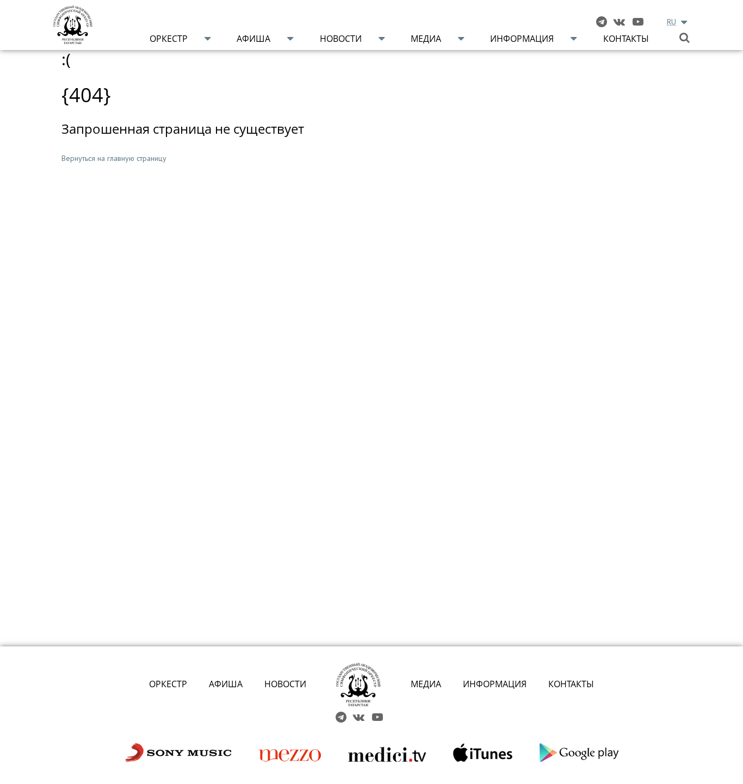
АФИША (226, 684)
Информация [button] (522, 39)
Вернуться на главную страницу (113, 158)
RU (671, 22)
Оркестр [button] (169, 39)
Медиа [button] (426, 39)
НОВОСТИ (285, 684)
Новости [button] (341, 39)
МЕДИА (426, 684)
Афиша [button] (253, 39)
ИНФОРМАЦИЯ (495, 684)
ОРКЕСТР (168, 684)
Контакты (626, 39)
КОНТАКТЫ (571, 684)
